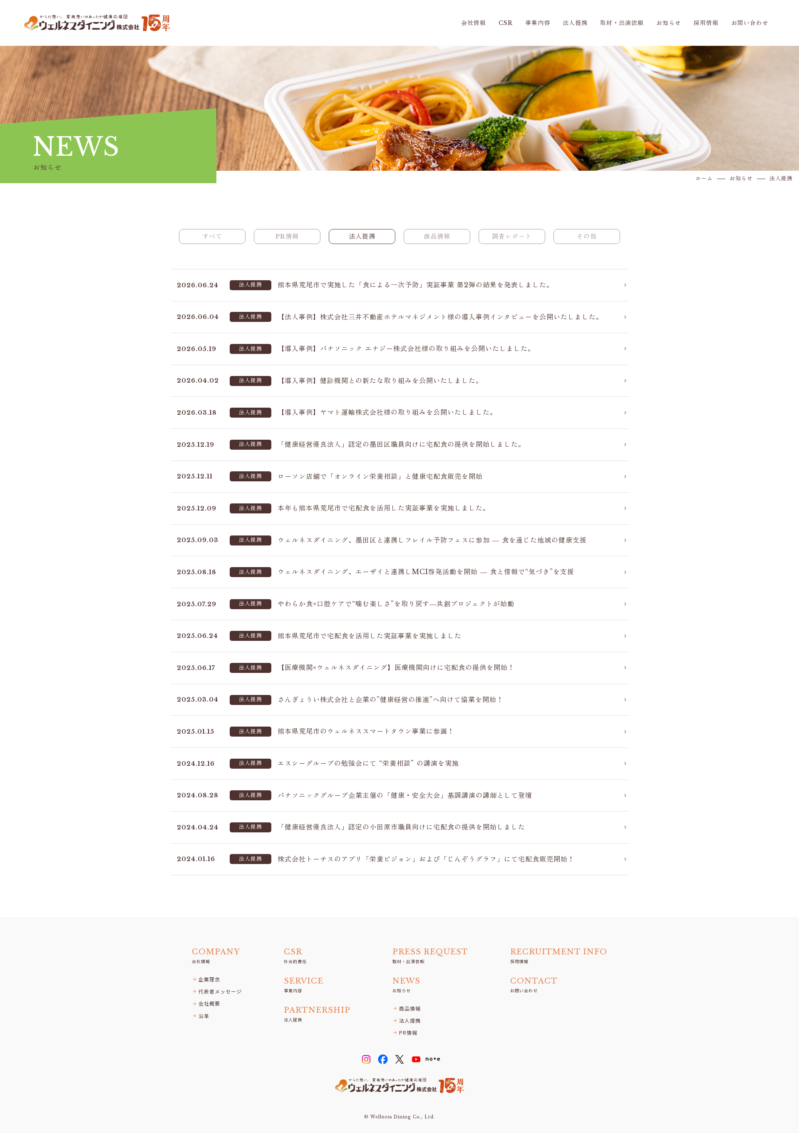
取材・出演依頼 (622, 23)
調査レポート (512, 236)
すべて (212, 236)
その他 (587, 236)
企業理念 (206, 979)
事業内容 (537, 23)
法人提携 (575, 23)
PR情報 (287, 236)
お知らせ (668, 23)
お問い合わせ (750, 23)
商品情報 (437, 236)
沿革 (200, 1015)
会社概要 (206, 1003)
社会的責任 (295, 955)
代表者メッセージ (217, 991)
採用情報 (706, 23)
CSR (506, 23)
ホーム (704, 178)
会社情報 (473, 23)
